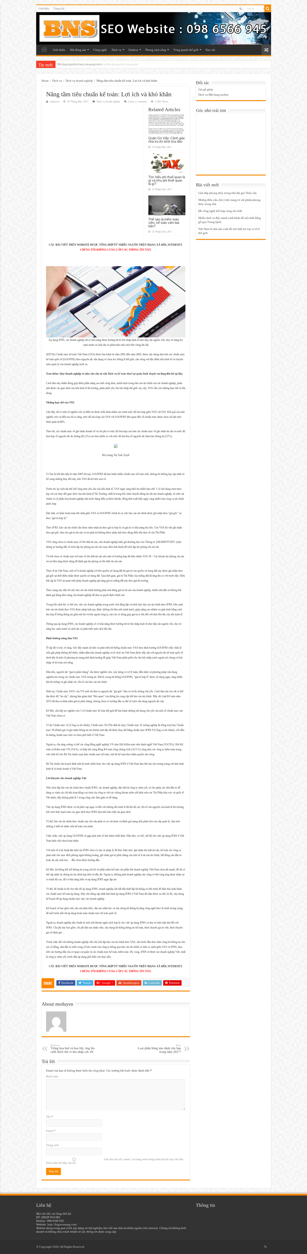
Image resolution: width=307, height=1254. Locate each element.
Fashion (133, 50)
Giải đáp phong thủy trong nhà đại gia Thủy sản (227, 193)
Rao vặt (210, 50)
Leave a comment (137, 101)
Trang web (52, 1145)
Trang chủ (58, 8)
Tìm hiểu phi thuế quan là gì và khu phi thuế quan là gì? (166, 180)
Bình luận (52, 1076)
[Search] (267, 8)
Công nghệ (100, 50)
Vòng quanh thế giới (185, 50)
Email (51, 1131)
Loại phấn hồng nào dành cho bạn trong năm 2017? (159, 1049)
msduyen (54, 101)
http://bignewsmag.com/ (62, 1224)
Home (45, 80)
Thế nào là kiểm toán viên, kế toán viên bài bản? (163, 222)
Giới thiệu (43, 8)
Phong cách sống (155, 50)
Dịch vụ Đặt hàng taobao (213, 94)
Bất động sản (78, 50)
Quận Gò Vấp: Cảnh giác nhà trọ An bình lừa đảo (166, 139)
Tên (49, 1116)
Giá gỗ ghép (205, 89)
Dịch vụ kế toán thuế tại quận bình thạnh (131, 373)
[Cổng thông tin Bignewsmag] (153, 28)
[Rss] (240, 8)
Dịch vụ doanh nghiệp (79, 80)
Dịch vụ (116, 50)
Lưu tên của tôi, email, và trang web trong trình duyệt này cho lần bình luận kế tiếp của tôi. (114, 1160)
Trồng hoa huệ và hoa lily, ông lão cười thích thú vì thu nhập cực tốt (73, 1049)
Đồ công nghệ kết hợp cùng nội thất (79, 64)
